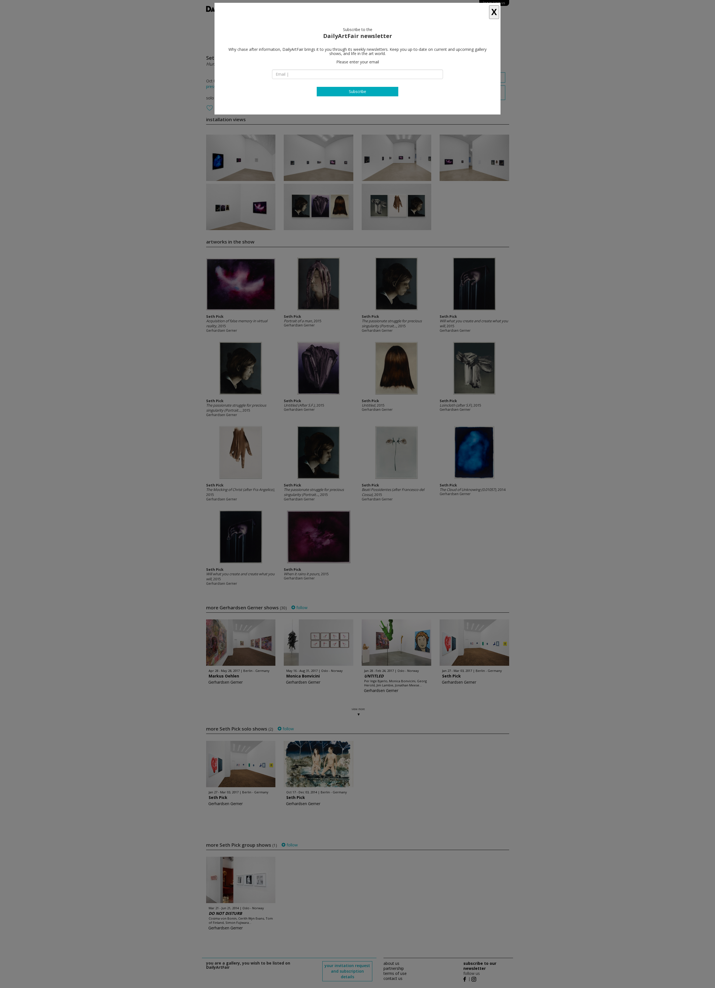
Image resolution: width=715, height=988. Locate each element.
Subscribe (357, 91)
